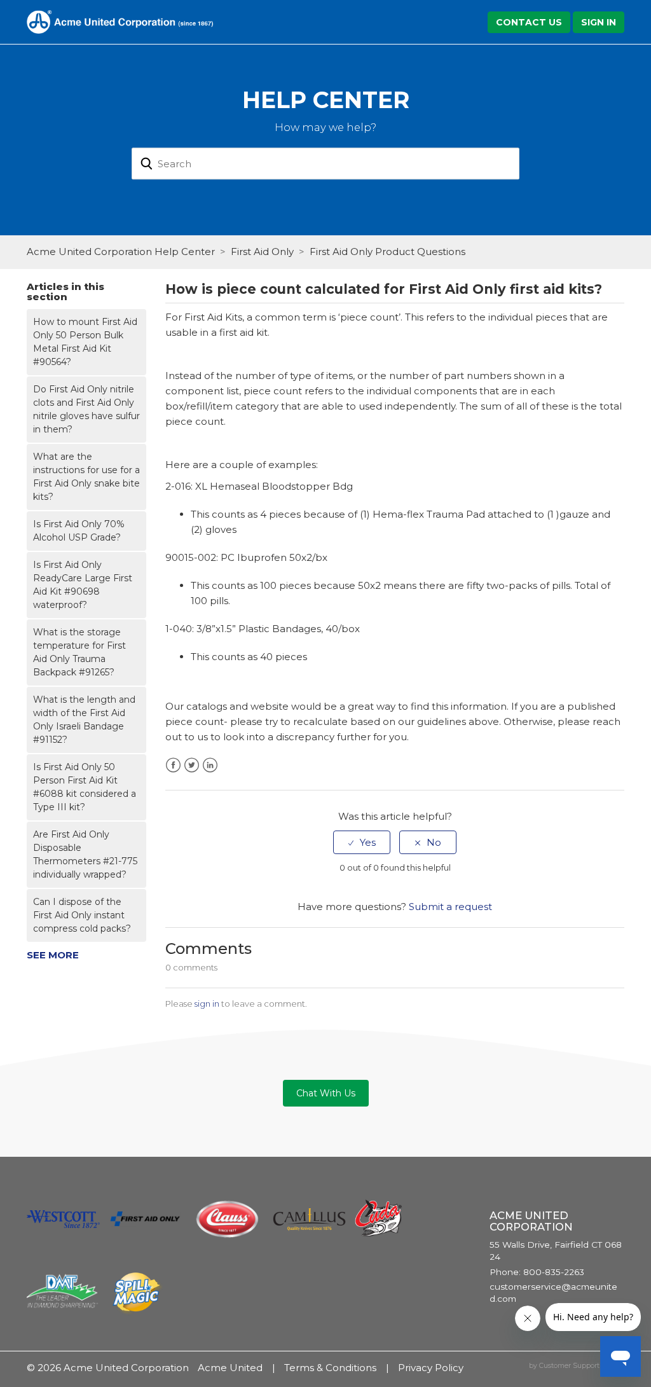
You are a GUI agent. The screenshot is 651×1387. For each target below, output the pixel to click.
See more (53, 955)
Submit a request (450, 907)
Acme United (230, 1368)
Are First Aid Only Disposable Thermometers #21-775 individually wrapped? (85, 854)
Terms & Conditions (330, 1368)
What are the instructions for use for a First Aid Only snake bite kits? (86, 476)
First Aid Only (262, 251)
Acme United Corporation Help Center (121, 251)
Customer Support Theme (581, 1366)
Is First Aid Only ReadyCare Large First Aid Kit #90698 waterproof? (82, 585)
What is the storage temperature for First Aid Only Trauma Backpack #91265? (79, 652)
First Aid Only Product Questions (387, 251)
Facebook (173, 765)
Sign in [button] (598, 22)
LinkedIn (210, 765)
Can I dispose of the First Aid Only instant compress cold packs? (82, 915)
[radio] (361, 842)
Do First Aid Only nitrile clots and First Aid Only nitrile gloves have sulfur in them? (86, 409)
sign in (207, 1003)
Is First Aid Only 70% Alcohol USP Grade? (79, 530)
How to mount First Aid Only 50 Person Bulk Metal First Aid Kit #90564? (85, 342)
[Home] (120, 21)
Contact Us (529, 22)
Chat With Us (325, 1093)
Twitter (192, 765)
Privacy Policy (430, 1368)
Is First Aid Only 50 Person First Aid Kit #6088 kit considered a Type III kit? (84, 787)
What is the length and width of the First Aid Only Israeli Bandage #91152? (84, 719)
